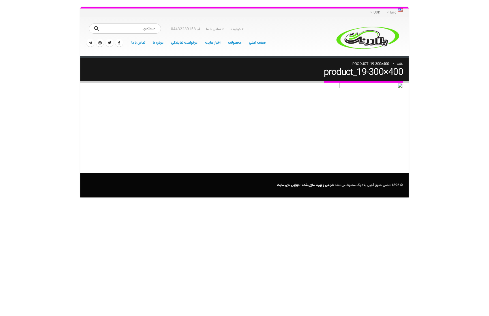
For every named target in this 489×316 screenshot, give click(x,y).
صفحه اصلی (257, 43)
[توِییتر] (109, 43)
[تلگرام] (90, 43)
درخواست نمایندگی (184, 43)
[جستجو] (96, 28)
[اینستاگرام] (100, 43)
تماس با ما (213, 29)
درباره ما (235, 29)
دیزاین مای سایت (288, 185)
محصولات (234, 43)
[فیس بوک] (119, 43)
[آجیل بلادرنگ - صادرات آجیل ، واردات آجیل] (367, 37)
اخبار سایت (212, 43)
